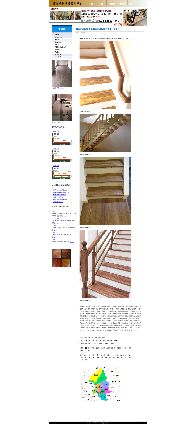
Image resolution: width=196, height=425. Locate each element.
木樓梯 (101, 4)
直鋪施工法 (56, 131)
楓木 (54, 239)
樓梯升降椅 (122, 4)
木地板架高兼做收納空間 (59, 195)
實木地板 (57, 35)
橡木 (54, 211)
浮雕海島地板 (58, 37)
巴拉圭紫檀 (56, 218)
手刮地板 (57, 39)
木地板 (91, 4)
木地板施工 (100, 423)
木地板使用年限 (57, 197)
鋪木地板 (88, 423)
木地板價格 (58, 54)
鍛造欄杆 (57, 49)
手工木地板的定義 (58, 202)
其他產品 (57, 52)
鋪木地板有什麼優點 (58, 190)
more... (62, 88)
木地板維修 (58, 57)
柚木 (54, 232)
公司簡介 (131, 4)
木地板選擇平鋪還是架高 (59, 192)
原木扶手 (57, 44)
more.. (59, 122)
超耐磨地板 (58, 42)
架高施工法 (56, 166)
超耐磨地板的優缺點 (58, 199)
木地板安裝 (94, 423)
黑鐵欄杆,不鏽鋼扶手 (60, 47)
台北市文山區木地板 (81, 32)
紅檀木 (54, 225)
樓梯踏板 (112, 4)
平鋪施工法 (56, 149)
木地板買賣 (107, 423)
